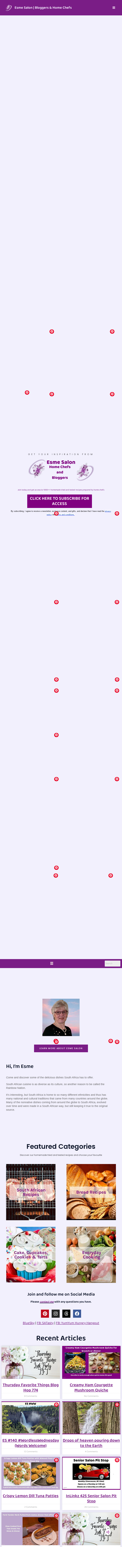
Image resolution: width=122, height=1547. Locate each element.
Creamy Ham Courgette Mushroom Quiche (91, 1388)
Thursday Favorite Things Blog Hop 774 (31, 1388)
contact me (47, 1301)
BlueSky (29, 1323)
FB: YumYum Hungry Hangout (77, 1323)
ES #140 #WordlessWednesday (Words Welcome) (30, 1443)
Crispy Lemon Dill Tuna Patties (30, 1496)
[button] (51, 963)
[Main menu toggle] (113, 7)
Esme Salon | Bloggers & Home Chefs (43, 8)
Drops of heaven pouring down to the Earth (91, 1443)
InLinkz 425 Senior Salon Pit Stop (91, 1499)
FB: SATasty (45, 1323)
